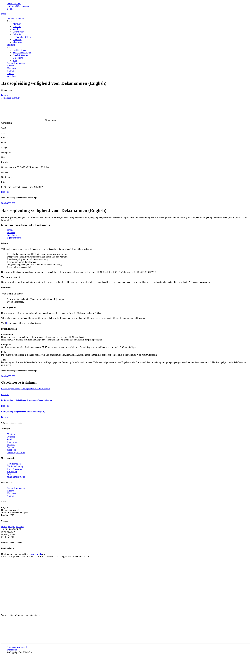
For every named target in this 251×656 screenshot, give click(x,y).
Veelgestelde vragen (16, 63)
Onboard (11, 447)
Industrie (17, 34)
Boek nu (5, 394)
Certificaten (6, 123)
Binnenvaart (18, 31)
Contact (10, 73)
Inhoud (10, 230)
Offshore (17, 26)
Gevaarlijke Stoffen (22, 37)
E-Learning (18, 58)
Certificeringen (19, 50)
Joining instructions (16, 477)
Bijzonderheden (14, 237)
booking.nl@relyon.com (18, 6)
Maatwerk (17, 42)
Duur (3, 142)
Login (9, 9)
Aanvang (5, 172)
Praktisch (11, 45)
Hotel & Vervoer (20, 55)
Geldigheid (6, 152)
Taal (3, 132)
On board (17, 39)
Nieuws (10, 71)
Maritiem (17, 24)
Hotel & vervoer (14, 469)
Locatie (4, 162)
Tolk (15, 60)
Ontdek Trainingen (15, 18)
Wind (15, 29)
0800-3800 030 (14, 3)
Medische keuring (15, 466)
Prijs (3, 182)
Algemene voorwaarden (18, 647)
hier (8, 323)
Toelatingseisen (14, 235)
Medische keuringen (22, 52)
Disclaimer (12, 649)
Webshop (11, 76)
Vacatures (11, 68)
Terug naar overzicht (10, 98)
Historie (10, 65)
